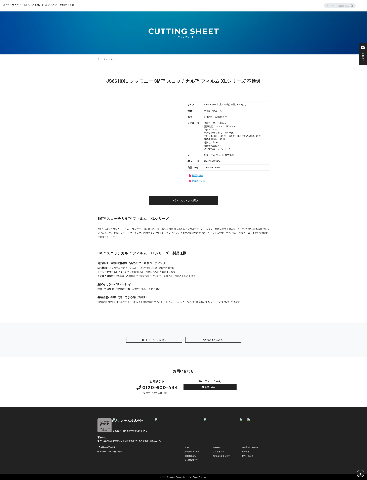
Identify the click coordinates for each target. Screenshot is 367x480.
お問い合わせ (212, 387)
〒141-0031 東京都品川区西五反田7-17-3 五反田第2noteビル (131, 441)
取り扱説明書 (198, 181)
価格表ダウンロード (250, 447)
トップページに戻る (156, 339)
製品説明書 (197, 175)
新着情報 (245, 451)
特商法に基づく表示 (221, 455)
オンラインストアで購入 (184, 200)
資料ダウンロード (192, 451)
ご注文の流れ (190, 455)
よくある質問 (218, 451)
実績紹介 (217, 447)
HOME (187, 447)
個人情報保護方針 (192, 460)
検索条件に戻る (215, 339)
